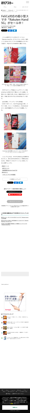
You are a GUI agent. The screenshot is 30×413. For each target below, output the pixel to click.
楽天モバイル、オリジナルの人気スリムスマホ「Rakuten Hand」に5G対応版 (15, 218)
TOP (2, 390)
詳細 (12, 403)
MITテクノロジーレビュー (19, 393)
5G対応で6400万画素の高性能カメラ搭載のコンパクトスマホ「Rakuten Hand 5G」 (14, 224)
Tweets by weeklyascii (5, 284)
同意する (15, 407)
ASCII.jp (8, 393)
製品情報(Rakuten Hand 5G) (9, 170)
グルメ (5, 7)
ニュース (13, 390)
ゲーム (25, 390)
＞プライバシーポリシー (15, 410)
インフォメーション (23, 391)
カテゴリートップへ (15, 201)
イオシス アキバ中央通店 (8, 174)
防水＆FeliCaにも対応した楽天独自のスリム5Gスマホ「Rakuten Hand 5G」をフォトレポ (14, 221)
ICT (16, 391)
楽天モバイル (5, 168)
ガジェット (10, 10)
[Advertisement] (15, 239)
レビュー (7, 390)
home (4, 10)
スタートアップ (15, 7)
